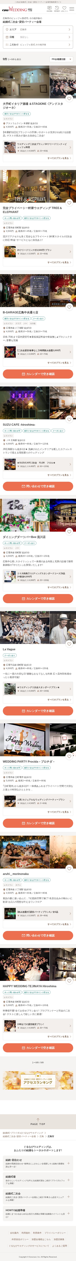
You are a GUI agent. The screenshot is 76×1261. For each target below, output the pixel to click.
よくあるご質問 (59, 1246)
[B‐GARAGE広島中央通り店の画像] (38, 290)
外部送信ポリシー (20, 1239)
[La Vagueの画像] (38, 627)
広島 (42, 1136)
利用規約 (26, 1233)
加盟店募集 (59, 1239)
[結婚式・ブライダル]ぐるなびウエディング (23, 1133)
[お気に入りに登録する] (69, 98)
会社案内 (14, 1233)
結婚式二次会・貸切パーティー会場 (19, 1136)
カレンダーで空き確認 (40, 373)
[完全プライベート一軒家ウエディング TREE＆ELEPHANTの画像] (38, 186)
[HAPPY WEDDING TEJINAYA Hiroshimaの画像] (38, 964)
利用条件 (37, 1233)
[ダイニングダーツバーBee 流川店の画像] (38, 515)
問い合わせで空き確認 (40, 486)
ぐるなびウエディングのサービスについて (29, 1246)
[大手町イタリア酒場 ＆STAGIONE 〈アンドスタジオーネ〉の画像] (38, 82)
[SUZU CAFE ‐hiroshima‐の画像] (38, 402)
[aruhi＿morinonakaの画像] (38, 852)
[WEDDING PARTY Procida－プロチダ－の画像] (38, 739)
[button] (38, 1163)
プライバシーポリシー (55, 1233)
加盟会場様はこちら (41, 1239)
